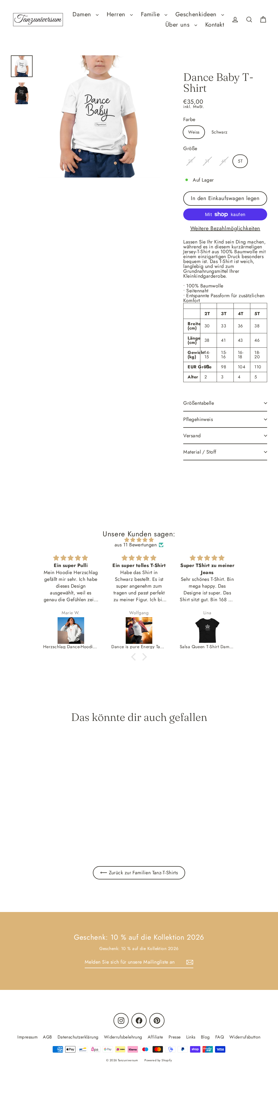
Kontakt (214, 24)
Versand (192, 435)
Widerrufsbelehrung (123, 1037)
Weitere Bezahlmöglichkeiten (225, 228)
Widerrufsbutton (245, 1037)
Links (190, 1037)
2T (190, 161)
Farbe (189, 119)
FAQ (219, 1037)
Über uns (178, 24)
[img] (138, 539)
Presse (175, 1037)
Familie (151, 14)
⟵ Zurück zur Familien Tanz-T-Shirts (139, 872)
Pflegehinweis (198, 419)
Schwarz (219, 132)
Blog (205, 1037)
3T (207, 161)
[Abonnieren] (189, 962)
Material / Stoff (199, 451)
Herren (117, 14)
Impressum (27, 1037)
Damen (82, 14)
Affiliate (155, 1037)
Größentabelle (198, 403)
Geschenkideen (197, 14)
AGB (47, 1037)
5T (240, 161)
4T (223, 161)
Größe (190, 148)
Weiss (193, 132)
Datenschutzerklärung (78, 1037)
